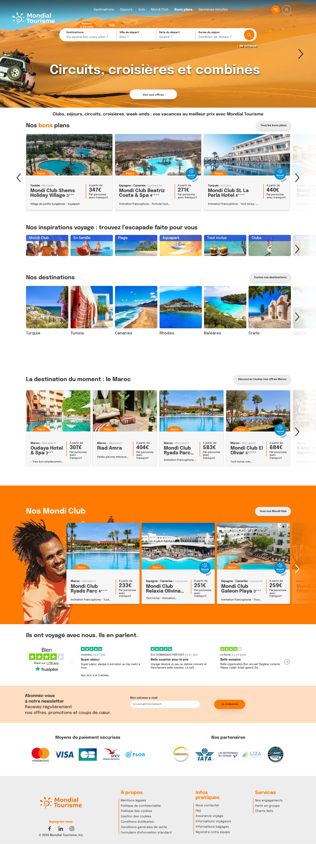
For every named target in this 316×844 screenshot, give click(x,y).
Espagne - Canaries (132, 185)
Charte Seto (264, 811)
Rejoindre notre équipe (213, 832)
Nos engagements (269, 800)
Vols (141, 9)
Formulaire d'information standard (146, 832)
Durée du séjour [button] (215, 35)
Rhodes (167, 333)
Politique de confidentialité (141, 805)
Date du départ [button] (169, 35)
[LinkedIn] (60, 828)
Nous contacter (207, 805)
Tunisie (35, 185)
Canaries (123, 333)
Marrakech (49, 443)
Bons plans (183, 9)
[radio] (86, 23)
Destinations (104, 9)
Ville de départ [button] (129, 35)
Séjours (126, 9)
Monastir (48, 185)
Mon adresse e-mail (143, 698)
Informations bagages (212, 826)
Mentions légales (133, 800)
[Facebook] (49, 828)
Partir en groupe (267, 805)
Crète (254, 333)
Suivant (301, 53)
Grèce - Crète (306, 185)
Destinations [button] (87, 35)
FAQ (198, 810)
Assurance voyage (209, 816)
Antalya (226, 185)
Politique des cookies (136, 811)
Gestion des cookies (136, 816)
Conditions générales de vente (144, 827)
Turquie (213, 185)
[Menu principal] (275, 9)
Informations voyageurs (213, 821)
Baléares (212, 333)
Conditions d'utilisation (137, 821)
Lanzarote (155, 185)
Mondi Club (159, 9)
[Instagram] (72, 828)
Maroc (35, 443)
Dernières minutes (213, 9)
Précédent (15, 53)
